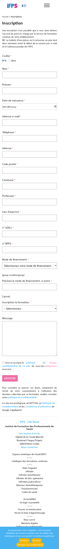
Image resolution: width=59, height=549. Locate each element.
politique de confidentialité (22, 397)
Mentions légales (29, 522)
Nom (5, 68)
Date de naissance (13, 100)
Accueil (5, 16)
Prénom (7, 84)
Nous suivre (29, 519)
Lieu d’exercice (11, 211)
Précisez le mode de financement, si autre (27, 280)
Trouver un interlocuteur (30, 509)
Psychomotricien (29, 488)
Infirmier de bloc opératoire (29, 478)
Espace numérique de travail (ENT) (29, 453)
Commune (8, 179)
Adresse (7, 148)
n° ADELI (8, 227)
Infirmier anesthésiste (29, 474)
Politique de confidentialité (29, 526)
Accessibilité (29, 498)
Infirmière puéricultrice (29, 481)
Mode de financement (15, 259)
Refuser (36, 540)
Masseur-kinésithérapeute (29, 484)
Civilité (7, 55)
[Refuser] (55, 537)
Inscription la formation (16, 302)
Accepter (24, 540)
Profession (9, 195)
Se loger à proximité (29, 502)
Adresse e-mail (11, 116)
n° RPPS (7, 243)
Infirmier (29, 471)
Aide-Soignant (29, 467)
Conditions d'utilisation (38, 406)
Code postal (10, 164)
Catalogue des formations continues (30, 460)
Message (7, 318)
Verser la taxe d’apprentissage (29, 512)
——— (29, 457)
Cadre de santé (29, 491)
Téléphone (9, 132)
